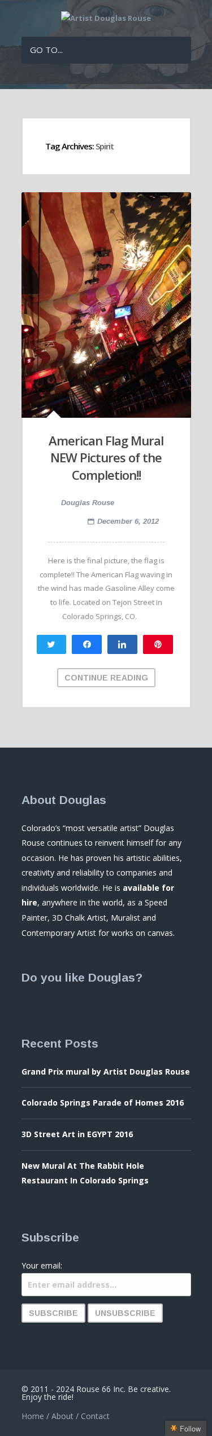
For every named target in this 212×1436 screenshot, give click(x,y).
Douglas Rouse (87, 502)
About (62, 1416)
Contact (95, 1416)
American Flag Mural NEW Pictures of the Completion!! (106, 458)
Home (32, 1416)
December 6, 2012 (128, 521)
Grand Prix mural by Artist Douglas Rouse (105, 1071)
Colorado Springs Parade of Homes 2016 (102, 1102)
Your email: (41, 1265)
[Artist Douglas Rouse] (106, 18)
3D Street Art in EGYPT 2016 (77, 1134)
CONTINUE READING (106, 677)
